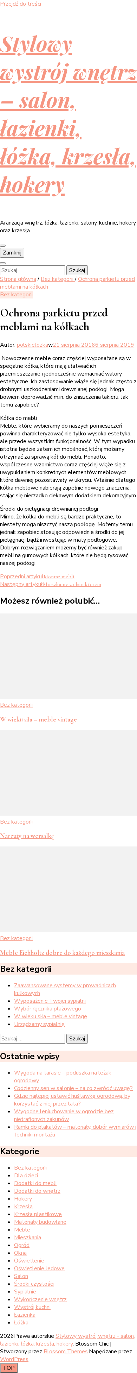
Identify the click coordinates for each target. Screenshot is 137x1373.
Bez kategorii (16, 294)
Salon (21, 1276)
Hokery (23, 1199)
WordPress (14, 1359)
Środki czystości (34, 1284)
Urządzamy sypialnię (39, 1024)
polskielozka (32, 345)
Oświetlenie (29, 1261)
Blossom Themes (66, 1351)
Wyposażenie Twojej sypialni (50, 1001)
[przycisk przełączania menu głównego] (3, 246)
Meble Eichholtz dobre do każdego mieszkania (62, 953)
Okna (20, 1253)
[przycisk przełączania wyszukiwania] (3, 263)
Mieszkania (27, 1237)
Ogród (22, 1245)
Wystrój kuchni (32, 1307)
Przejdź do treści (20, 4)
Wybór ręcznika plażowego (47, 1009)
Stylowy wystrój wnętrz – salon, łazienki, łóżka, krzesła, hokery (68, 113)
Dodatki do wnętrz (37, 1191)
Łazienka (24, 1315)
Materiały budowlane (40, 1222)
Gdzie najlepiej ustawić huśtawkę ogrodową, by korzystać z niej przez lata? (72, 1100)
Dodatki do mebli (35, 1183)
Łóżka (21, 1323)
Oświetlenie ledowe (39, 1268)
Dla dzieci (26, 1175)
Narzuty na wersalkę (27, 836)
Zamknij (12, 253)
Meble (22, 1230)
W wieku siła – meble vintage (38, 719)
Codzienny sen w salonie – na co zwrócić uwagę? (73, 1088)
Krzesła (23, 1206)
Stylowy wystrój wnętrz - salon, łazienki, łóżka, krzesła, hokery (67, 1340)
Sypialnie (25, 1292)
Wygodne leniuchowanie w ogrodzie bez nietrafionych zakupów (64, 1115)
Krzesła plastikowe (38, 1214)
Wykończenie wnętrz (40, 1299)
